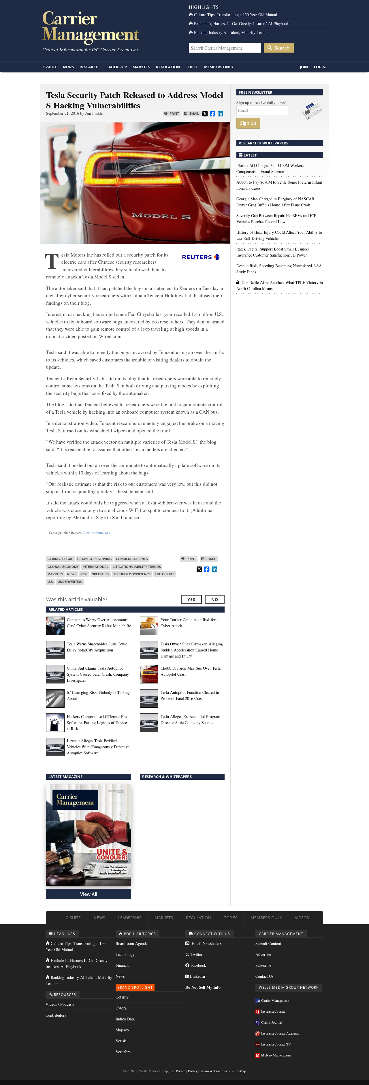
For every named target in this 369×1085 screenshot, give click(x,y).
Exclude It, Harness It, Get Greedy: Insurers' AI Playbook (241, 23)
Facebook (197, 965)
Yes (191, 599)
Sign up (248, 123)
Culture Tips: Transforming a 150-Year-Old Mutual (235, 14)
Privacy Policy (186, 1071)
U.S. (51, 581)
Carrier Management (275, 1000)
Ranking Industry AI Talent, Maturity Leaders (231, 32)
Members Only (219, 66)
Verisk (121, 1040)
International (96, 566)
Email (194, 113)
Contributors (56, 1015)
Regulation (168, 66)
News (68, 66)
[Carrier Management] (110, 28)
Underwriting (70, 581)
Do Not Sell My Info (203, 987)
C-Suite (50, 66)
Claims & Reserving (94, 559)
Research (89, 66)
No (214, 599)
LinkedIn (197, 976)
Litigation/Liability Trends (137, 566)
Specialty (100, 574)
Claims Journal (271, 1022)
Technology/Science (132, 574)
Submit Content (268, 943)
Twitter (195, 954)
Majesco (122, 1030)
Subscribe (263, 965)
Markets (141, 66)
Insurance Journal (273, 1011)
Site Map (239, 1071)
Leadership (115, 66)
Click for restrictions (96, 532)
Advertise (263, 954)
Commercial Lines (132, 559)
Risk (84, 574)
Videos (302, 917)
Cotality (122, 997)
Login (320, 66)
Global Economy (63, 566)
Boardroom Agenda (132, 943)
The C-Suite (165, 574)
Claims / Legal (60, 559)
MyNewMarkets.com (276, 1055)
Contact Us (264, 976)
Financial (123, 965)
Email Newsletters (206, 943)
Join (304, 66)
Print (174, 113)
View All (88, 894)
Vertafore (123, 1051)
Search (281, 48)
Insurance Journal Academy (280, 1033)
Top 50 (192, 66)
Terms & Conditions (215, 1071)
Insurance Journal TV (276, 1044)
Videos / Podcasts (60, 1004)
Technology (125, 954)
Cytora (121, 1008)
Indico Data (125, 1019)
